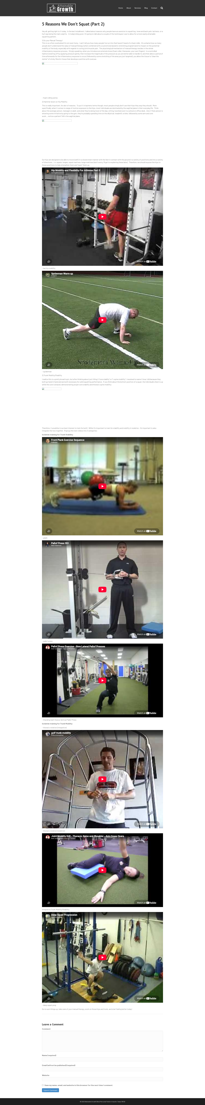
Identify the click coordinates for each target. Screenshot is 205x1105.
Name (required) (49, 1055)
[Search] (161, 8)
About (128, 8)
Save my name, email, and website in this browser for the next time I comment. (78, 1085)
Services (137, 8)
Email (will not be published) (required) (58, 1065)
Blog (146, 8)
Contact (154, 8)
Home (120, 8)
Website (45, 1075)
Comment (46, 1029)
